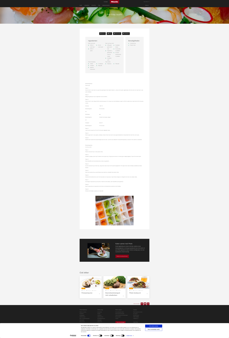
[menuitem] (82, 5)
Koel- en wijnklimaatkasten (85, 318)
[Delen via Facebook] (142, 304)
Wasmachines (82, 321)
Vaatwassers (82, 320)
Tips (99, 5)
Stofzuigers (100, 320)
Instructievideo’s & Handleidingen (121, 315)
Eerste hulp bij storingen (119, 313)
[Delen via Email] (145, 304)
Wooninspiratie (106, 5)
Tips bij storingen (120, 322)
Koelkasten (100, 315)
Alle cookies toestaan (153, 326)
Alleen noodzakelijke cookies (154, 329)
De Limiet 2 (135, 313)
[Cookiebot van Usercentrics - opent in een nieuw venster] (73, 336)
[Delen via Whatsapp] (148, 304)
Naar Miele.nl (146, 1)
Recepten (94, 5)
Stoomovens (100, 321)
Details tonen (129, 335)
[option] (114, 250)
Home (81, 5)
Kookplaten (82, 313)
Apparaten (87, 5)
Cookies (116, 318)
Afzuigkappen (82, 315)
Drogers (99, 313)
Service (147, 5)
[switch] (100, 336)
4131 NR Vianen (136, 315)
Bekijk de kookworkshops (122, 256)
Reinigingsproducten (101, 318)
